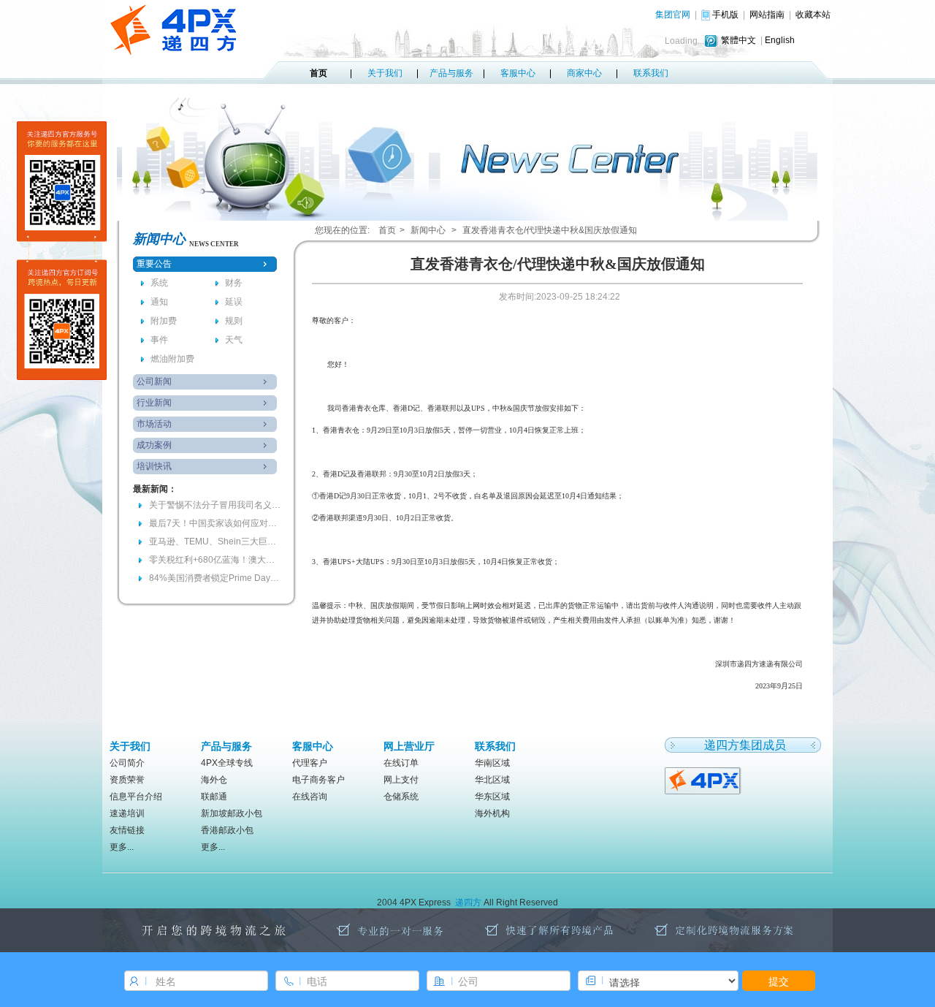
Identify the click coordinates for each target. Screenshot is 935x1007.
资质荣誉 (127, 780)
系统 (159, 283)
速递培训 (127, 813)
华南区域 (492, 763)
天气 (234, 340)
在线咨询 (309, 796)
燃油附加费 (172, 359)
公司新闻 (154, 381)
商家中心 (584, 73)
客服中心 (517, 73)
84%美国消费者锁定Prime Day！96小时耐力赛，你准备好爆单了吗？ (214, 578)
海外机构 (492, 813)
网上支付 (401, 780)
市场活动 (154, 424)
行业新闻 (154, 403)
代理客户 (309, 763)
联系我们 (650, 73)
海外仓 (214, 780)
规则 (234, 321)
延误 (234, 302)
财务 (234, 283)
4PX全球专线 (227, 763)
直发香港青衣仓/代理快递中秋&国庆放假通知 (549, 230)
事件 (159, 340)
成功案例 (154, 445)
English (780, 40)
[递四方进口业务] (704, 780)
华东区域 (492, 796)
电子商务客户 (318, 780)
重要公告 (154, 264)
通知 (159, 302)
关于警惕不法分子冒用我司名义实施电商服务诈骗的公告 (214, 505)
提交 (778, 980)
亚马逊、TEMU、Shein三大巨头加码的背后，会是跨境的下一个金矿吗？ (214, 541)
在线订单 (401, 763)
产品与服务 (451, 73)
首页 (318, 73)
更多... (122, 847)
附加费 (163, 321)
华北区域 (492, 780)
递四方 (468, 902)
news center (214, 244)
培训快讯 (154, 466)
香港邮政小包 (227, 830)
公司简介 (127, 763)
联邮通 (214, 796)
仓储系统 (401, 796)
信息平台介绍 (136, 796)
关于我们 (384, 73)
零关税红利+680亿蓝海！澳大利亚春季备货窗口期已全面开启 (214, 560)
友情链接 (127, 830)
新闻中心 (428, 230)
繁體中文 (738, 40)
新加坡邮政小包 (231, 813)
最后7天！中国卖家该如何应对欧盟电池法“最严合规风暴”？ (214, 523)
